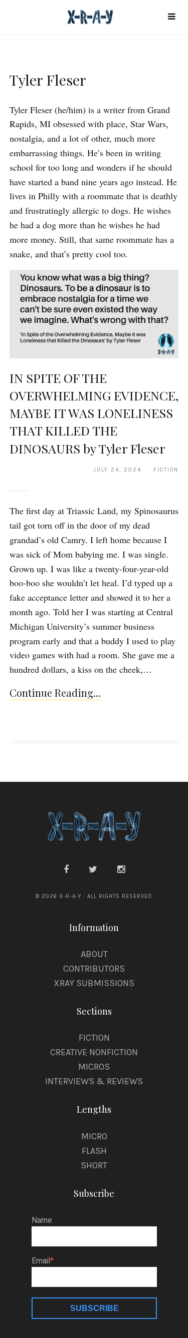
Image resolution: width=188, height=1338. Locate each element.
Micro (94, 1136)
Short (94, 1165)
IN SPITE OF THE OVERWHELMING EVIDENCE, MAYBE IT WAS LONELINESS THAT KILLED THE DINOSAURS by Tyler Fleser (94, 413)
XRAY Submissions (94, 983)
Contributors (94, 968)
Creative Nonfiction (94, 1052)
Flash (94, 1150)
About (94, 954)
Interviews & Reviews (94, 1081)
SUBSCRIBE (94, 1308)
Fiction (94, 1037)
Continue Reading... (55, 692)
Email (41, 1261)
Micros (94, 1066)
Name (42, 1220)
